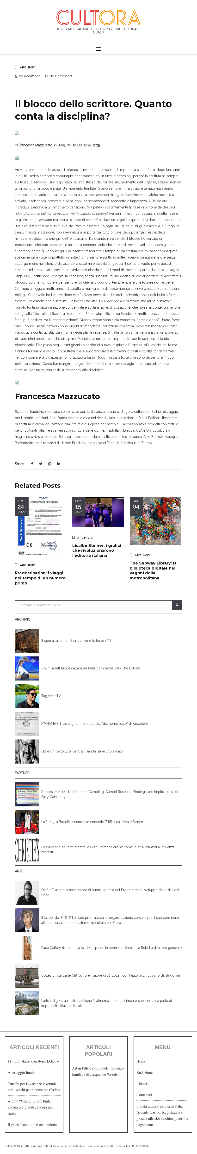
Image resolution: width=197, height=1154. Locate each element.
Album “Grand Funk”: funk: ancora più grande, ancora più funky (30, 1107)
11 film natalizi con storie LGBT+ (33, 1060)
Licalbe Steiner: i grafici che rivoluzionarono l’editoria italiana (96, 550)
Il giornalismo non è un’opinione (32, 1124)
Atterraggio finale (21, 1072)
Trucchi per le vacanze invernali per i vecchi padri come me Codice (34, 1086)
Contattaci (144, 1094)
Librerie (142, 1083)
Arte (19, 871)
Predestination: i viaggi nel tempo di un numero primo (40, 578)
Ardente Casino (148, 1112)
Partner (22, 773)
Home (141, 1060)
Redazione (144, 1072)
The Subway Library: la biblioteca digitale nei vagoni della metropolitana (153, 570)
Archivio (28, 67)
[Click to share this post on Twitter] (40, 464)
